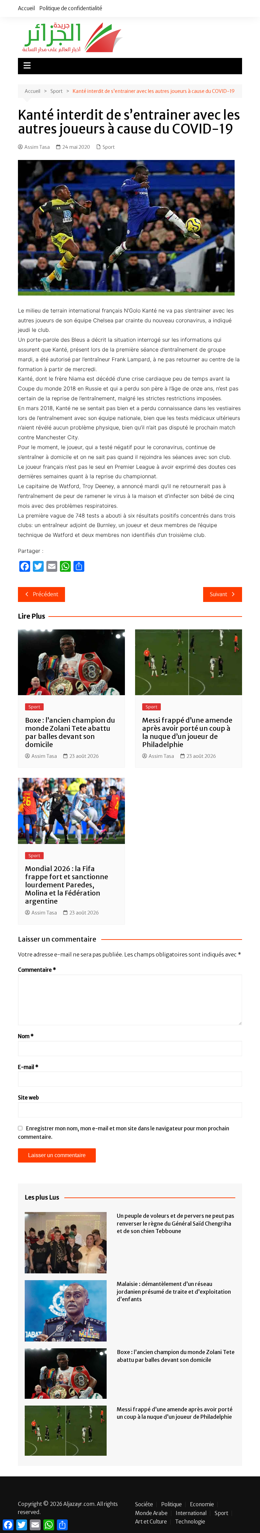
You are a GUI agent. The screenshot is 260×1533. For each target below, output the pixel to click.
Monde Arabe (151, 1513)
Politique (171, 1504)
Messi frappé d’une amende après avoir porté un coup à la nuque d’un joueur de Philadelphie (187, 732)
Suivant (218, 594)
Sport (109, 147)
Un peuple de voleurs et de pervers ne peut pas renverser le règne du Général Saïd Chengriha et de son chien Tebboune (175, 1223)
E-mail (28, 1067)
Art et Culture (151, 1522)
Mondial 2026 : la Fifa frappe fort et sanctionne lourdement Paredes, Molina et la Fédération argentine (66, 884)
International (191, 1513)
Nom (26, 1036)
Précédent (45, 594)
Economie (202, 1504)
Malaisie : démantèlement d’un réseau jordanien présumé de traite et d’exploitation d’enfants (174, 1291)
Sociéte (144, 1504)
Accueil (26, 8)
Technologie (190, 1522)
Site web (28, 1097)
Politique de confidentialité (70, 8)
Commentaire (37, 970)
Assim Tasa (37, 147)
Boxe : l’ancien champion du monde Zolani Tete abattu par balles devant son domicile (70, 732)
